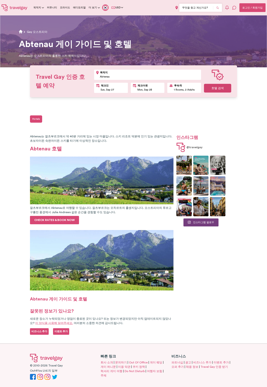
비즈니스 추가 (202, 362)
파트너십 (177, 362)
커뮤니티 (52, 7)
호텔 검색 (217, 88)
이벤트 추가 (221, 362)
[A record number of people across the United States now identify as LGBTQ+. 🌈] (184, 206)
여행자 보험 (154, 371)
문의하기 (121, 362)
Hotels (36, 119)
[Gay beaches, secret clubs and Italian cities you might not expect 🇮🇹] (201, 165)
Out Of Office (138, 362)
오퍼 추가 (177, 366)
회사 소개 (107, 362)
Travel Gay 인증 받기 (214, 366)
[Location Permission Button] (176, 7)
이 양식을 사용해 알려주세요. (54, 323)
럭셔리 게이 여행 (111, 371)
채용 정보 (192, 366)
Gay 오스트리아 (37, 31)
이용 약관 (124, 366)
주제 (103, 375)
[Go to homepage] (14, 7)
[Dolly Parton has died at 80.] (217, 165)
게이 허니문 (108, 366)
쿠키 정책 (139, 366)
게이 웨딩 (156, 362)
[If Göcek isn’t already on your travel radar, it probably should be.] (184, 165)
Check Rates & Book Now (54, 220)
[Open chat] (234, 7)
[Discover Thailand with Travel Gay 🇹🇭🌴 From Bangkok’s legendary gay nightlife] (184, 186)
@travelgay (195, 147)
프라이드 (65, 7)
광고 (188, 362)
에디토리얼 (79, 7)
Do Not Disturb (135, 371)
